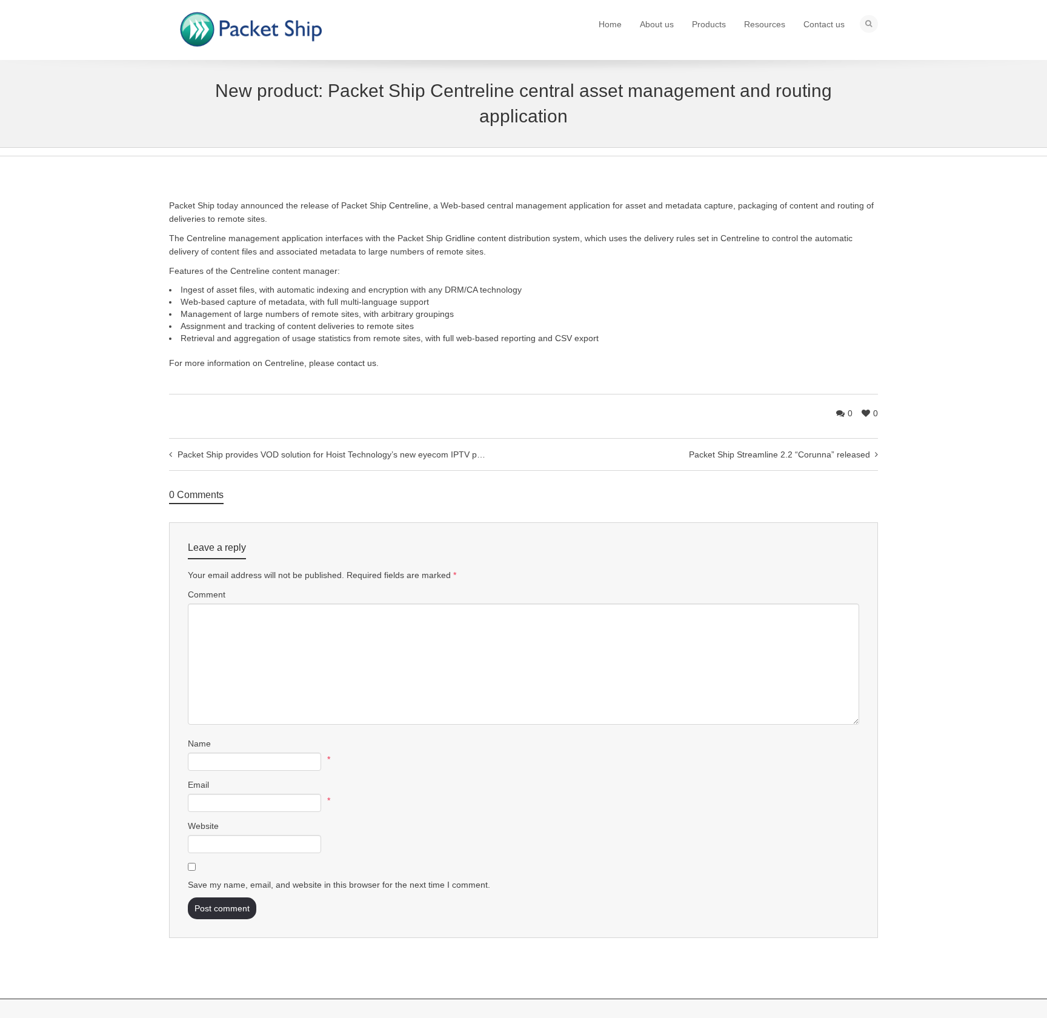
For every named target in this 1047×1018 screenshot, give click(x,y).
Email (198, 785)
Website (203, 826)
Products (709, 24)
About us (657, 24)
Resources (764, 24)
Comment (206, 594)
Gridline (460, 238)
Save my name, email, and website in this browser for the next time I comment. (339, 885)
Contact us (824, 24)
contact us (356, 363)
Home (610, 24)
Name (199, 743)
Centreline (408, 205)
